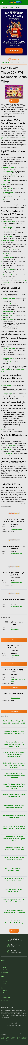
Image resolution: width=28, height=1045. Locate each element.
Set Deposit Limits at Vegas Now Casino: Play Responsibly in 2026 (14, 722)
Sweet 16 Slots (5, 137)
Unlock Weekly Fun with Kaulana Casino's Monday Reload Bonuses (14, 827)
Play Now (14, 101)
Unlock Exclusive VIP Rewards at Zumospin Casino (14, 816)
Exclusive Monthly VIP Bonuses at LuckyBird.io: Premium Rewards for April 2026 (14, 765)
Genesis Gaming (7, 997)
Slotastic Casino (7, 254)
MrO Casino (6, 184)
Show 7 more (4, 1000)
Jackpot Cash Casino (9, 348)
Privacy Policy (2, 1037)
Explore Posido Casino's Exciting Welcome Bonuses (14, 795)
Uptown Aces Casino (9, 275)
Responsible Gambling (24, 1037)
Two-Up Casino (7, 453)
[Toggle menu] (2, 2)
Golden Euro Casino (8, 240)
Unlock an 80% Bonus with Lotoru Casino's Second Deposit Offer (14, 839)
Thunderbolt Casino (8, 269)
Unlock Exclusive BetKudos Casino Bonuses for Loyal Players (14, 911)
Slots (2, 988)
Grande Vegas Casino (9, 175)
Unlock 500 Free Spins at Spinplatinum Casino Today (14, 922)
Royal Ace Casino (8, 192)
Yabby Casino (7, 200)
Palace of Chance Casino (10, 250)
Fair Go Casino (7, 385)
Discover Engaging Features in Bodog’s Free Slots (14, 890)
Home (5, 7)
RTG (4, 962)
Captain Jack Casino (8, 167)
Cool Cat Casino (7, 236)
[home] (16, 4)
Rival (4, 967)
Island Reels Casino (8, 304)
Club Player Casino (8, 231)
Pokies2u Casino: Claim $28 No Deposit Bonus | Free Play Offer (14, 732)
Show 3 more (4, 972)
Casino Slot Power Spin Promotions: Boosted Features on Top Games (14, 775)
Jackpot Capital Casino (9, 445)
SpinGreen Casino (8, 257)
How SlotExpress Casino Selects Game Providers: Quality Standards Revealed (14, 754)
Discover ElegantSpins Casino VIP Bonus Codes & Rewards (14, 901)
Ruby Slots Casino (8, 311)
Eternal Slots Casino (8, 171)
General (5, 979)
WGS (4, 965)
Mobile (5, 981)
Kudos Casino (6, 180)
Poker (4, 983)
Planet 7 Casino (7, 188)
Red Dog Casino (7, 449)
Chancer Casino (7, 227)
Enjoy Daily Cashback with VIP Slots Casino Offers (14, 869)
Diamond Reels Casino (9, 298)
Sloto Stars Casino (8, 319)
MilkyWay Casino (7, 393)
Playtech (5, 993)
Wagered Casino (7, 196)
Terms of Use (7, 1038)
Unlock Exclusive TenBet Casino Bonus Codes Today (14, 880)
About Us (18, 1037)
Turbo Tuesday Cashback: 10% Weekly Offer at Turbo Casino (14, 848)
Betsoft (5, 969)
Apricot (5, 990)
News (11, 7)
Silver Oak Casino (8, 315)
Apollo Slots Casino (8, 362)
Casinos (3, 960)
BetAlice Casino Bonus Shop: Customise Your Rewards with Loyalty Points (14, 744)
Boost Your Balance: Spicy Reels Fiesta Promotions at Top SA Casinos (14, 786)
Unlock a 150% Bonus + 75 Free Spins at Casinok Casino (14, 859)
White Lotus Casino (8, 358)
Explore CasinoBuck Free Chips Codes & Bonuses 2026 (14, 806)
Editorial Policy (13, 1037)
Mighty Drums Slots (6, 369)
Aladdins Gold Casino (9, 221)
